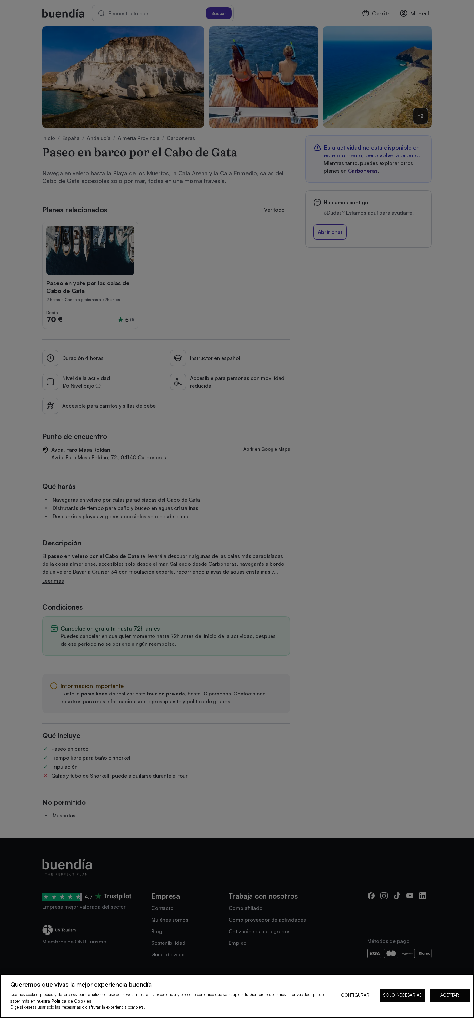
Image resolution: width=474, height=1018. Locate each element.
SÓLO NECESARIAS (402, 995)
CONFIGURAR (355, 995)
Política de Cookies (71, 1000)
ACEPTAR (449, 995)
